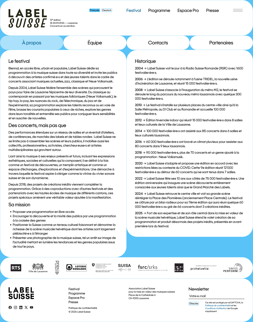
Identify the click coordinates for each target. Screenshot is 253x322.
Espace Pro (188, 10)
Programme (159, 10)
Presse (212, 10)
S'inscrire (193, 303)
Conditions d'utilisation (216, 308)
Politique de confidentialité (83, 308)
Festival (133, 10)
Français (94, 10)
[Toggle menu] (238, 10)
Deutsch (106, 10)
